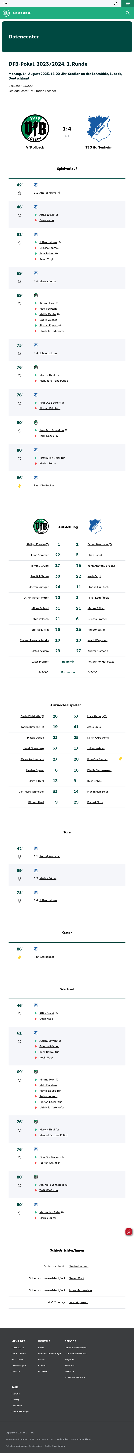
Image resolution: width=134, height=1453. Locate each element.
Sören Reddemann (32, 759)
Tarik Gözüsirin (48, 436)
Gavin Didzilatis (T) (32, 716)
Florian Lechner (45, 91)
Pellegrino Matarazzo (101, 661)
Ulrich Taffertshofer (51, 331)
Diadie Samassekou (99, 770)
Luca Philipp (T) (97, 716)
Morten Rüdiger (38, 587)
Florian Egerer (48, 325)
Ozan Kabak (46, 220)
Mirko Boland (40, 608)
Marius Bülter (47, 281)
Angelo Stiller (96, 629)
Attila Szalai (46, 214)
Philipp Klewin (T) (38, 544)
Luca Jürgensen (78, 1302)
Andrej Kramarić (49, 192)
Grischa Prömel (49, 248)
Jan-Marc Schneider (51, 430)
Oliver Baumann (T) (100, 544)
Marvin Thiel (47, 375)
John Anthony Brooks (101, 565)
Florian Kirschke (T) (32, 727)
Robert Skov (95, 802)
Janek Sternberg (33, 748)
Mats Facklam (48, 308)
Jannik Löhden (40, 576)
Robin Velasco (48, 320)
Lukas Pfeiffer (40, 661)
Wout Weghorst (97, 640)
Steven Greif (76, 1278)
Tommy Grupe (40, 565)
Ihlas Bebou (46, 253)
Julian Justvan (48, 242)
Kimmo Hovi (47, 303)
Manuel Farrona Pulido (53, 380)
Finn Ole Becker (49, 402)
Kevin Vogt (46, 259)
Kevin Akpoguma (98, 737)
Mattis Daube (47, 314)
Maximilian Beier (49, 458)
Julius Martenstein (80, 1290)
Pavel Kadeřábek (98, 597)
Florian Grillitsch (49, 408)
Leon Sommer (40, 555)
